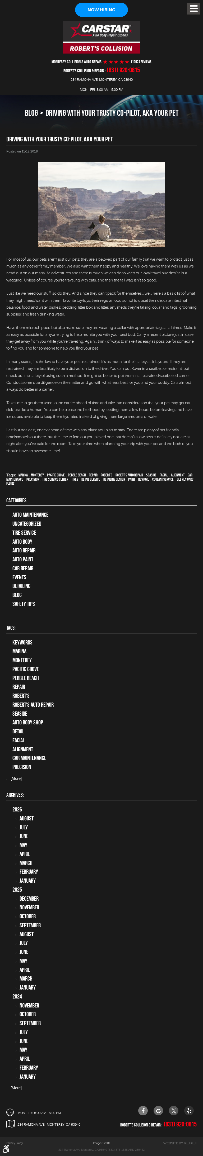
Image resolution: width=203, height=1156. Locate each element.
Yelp (189, 1110)
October (28, 916)
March (26, 863)
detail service (90, 479)
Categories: (16, 500)
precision (32, 479)
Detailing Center (114, 479)
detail (18, 731)
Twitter (173, 1110)
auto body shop (27, 722)
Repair (93, 475)
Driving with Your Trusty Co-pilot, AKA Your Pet (111, 112)
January (28, 880)
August (27, 818)
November (29, 907)
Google (158, 1110)
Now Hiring (101, 9)
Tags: (11, 628)
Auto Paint (22, 559)
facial (164, 475)
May (23, 845)
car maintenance (29, 758)
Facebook (143, 1110)
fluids (10, 483)
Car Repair (22, 568)
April (25, 854)
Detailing (21, 586)
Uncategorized (26, 523)
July (24, 827)
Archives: (15, 795)
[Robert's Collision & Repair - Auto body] (101, 37)
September (30, 925)
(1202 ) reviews (141, 62)
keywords (22, 642)
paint (131, 479)
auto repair (23, 550)
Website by (180, 1143)
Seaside (151, 475)
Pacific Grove (56, 475)
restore (143, 479)
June (24, 836)
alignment (177, 475)
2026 (17, 809)
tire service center (55, 479)
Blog (31, 112)
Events (19, 577)
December (29, 898)
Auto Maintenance (30, 515)
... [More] (14, 778)
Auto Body (22, 541)
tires (74, 479)
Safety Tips (23, 604)
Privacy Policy (14, 1143)
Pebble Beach (77, 475)
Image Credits (101, 1143)
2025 (17, 889)
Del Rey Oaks (185, 479)
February (29, 871)
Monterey (37, 475)
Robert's (106, 475)
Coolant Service (163, 479)
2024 (17, 996)
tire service (24, 532)
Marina (23, 475)
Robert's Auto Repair (129, 475)
